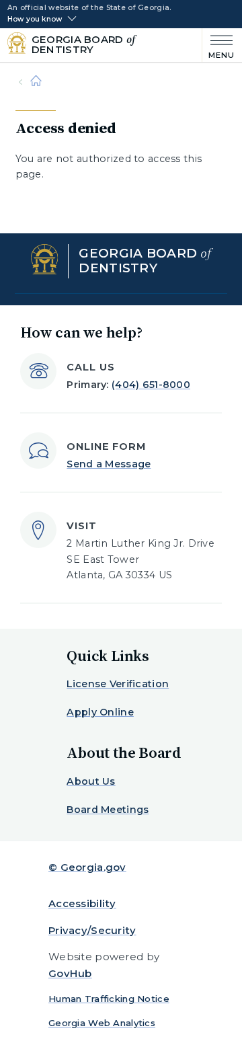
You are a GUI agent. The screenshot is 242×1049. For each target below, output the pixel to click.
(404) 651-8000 (151, 385)
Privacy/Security (92, 930)
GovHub (70, 973)
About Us (91, 781)
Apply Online (100, 712)
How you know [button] (34, 19)
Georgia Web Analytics (101, 1022)
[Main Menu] (218, 45)
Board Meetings (108, 810)
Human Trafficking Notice (108, 998)
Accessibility (82, 903)
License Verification (118, 684)
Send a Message (109, 464)
